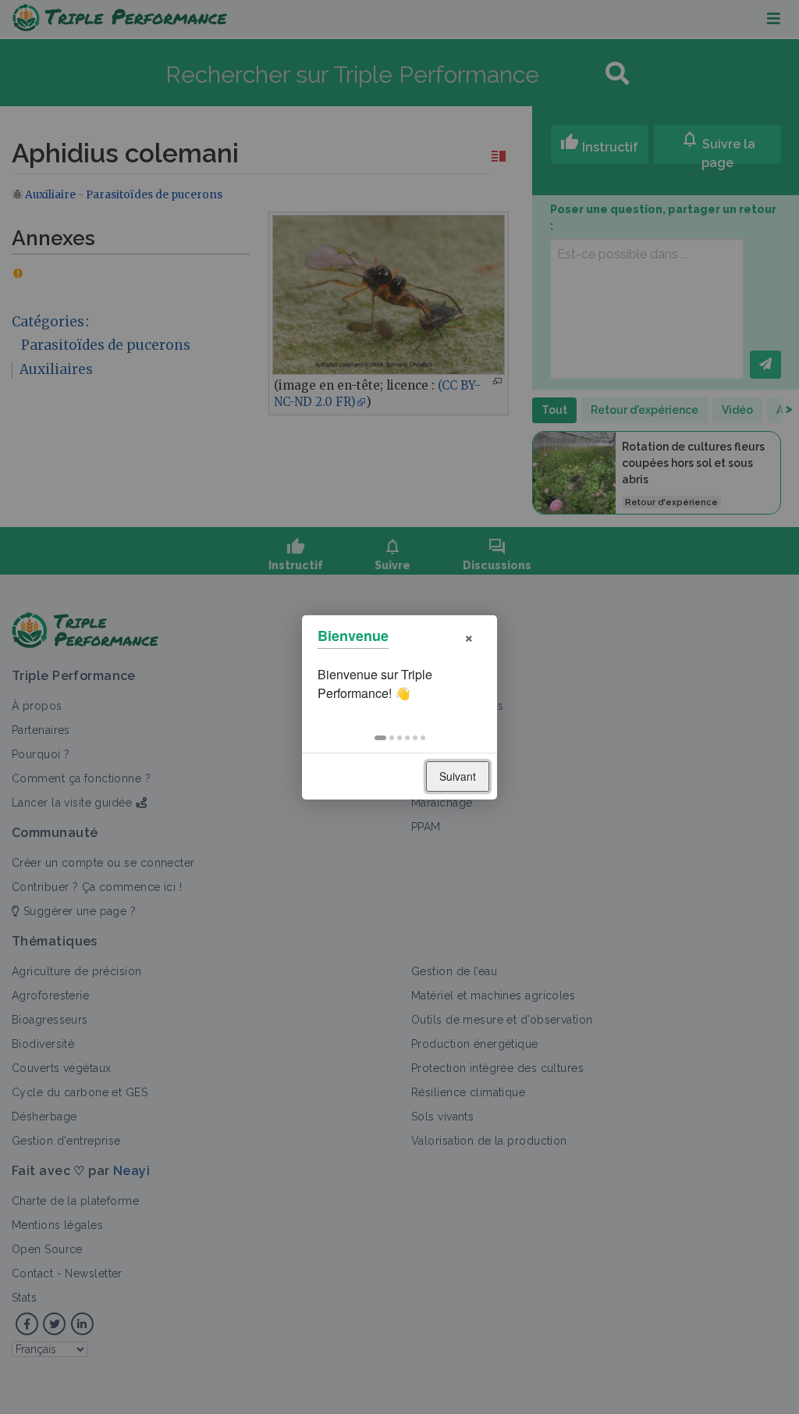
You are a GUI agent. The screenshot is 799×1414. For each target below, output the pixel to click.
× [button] (469, 636)
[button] (380, 737)
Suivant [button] (457, 776)
